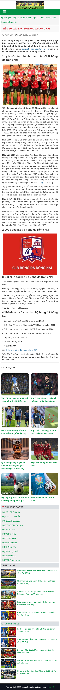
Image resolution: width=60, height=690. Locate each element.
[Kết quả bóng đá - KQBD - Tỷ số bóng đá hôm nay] (30, 5)
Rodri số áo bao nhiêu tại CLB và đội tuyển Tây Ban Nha (36, 613)
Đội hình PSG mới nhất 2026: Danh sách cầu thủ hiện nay (37, 661)
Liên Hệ (51, 687)
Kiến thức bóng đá (29, 18)
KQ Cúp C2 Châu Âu (11, 516)
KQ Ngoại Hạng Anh (11, 521)
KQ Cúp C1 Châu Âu (11, 512)
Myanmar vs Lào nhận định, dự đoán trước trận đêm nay (36, 582)
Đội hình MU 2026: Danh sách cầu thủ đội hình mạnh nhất (35, 651)
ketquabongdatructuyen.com (35, 49)
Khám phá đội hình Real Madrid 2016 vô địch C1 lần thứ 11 (37, 672)
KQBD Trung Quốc (10, 551)
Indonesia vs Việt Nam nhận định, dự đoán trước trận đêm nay (36, 603)
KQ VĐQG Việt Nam (11, 560)
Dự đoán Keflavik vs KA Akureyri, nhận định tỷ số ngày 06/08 (37, 571)
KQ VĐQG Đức (8, 529)
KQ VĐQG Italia (9, 538)
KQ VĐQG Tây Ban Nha (12, 525)
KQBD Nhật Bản (9, 547)
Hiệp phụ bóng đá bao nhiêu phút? (21, 350)
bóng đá (42, 182)
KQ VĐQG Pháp (9, 534)
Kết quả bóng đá (11, 18)
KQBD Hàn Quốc (9, 543)
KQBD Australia (9, 556)
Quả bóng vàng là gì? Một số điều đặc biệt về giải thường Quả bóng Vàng (13, 465)
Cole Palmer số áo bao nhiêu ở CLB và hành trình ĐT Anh (37, 640)
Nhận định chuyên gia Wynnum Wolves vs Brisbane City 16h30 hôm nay (35, 592)
